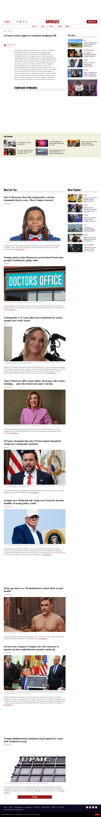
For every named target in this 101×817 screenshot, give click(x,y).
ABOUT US (11, 807)
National (86, 60)
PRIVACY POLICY (37, 807)
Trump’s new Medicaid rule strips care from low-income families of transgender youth (34, 502)
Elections (86, 215)
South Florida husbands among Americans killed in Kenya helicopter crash (90, 45)
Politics (34, 26)
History (60, 26)
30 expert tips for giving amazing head (24, 143)
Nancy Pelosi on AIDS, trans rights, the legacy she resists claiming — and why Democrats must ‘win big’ (34, 382)
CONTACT (5, 807)
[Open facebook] (17, 22)
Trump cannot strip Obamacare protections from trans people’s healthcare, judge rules (33, 259)
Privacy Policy (27, 814)
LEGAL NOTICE (61, 807)
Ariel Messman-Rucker (8, 594)
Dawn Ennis (7, 323)
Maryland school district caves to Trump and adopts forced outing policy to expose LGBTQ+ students (90, 211)
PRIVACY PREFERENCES (46, 807)
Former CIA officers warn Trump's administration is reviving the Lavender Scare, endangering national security (90, 67)
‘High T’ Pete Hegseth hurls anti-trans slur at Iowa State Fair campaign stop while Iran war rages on (90, 241)
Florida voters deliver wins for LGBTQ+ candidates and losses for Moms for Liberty (90, 220)
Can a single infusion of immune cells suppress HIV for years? (56, 143)
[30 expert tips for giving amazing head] (10, 143)
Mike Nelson (37, 425)
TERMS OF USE (54, 807)
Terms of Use (37, 814)
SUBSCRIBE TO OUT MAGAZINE (7, 22)
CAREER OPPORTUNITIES (18, 807)
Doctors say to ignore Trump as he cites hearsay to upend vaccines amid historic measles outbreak (31, 648)
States (85, 225)
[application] (82, 88)
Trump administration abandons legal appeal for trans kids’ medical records (33, 740)
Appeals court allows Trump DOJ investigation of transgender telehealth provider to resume (89, 144)
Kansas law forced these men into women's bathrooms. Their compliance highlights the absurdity (90, 201)
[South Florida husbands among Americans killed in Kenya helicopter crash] (75, 43)
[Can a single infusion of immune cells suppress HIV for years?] (42, 143)
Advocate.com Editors (11, 44)
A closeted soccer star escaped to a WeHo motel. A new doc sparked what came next (90, 251)
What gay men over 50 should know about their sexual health (33, 590)
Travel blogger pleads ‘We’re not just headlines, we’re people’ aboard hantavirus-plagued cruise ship (57, 152)
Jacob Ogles (7, 263)
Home (5, 31)
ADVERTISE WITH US (28, 807)
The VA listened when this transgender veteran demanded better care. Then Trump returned (29, 199)
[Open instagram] (26, 22)
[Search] (85, 22)
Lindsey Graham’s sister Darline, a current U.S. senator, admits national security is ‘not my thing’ (90, 75)
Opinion (67, 26)
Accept (97, 814)
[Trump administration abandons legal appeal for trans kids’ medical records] (35, 764)
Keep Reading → (20, 249)
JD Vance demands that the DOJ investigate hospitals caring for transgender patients (32, 442)
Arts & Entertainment (89, 50)
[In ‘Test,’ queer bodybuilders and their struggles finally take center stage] (75, 53)
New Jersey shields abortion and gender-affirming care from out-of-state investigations (25, 152)
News (43, 26)
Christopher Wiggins (8, 203)
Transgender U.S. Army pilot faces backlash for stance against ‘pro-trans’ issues (33, 319)
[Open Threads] (23, 22)
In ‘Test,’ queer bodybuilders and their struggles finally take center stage (90, 55)
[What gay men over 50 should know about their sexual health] (35, 614)
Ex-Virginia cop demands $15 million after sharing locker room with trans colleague (89, 231)
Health (51, 26)
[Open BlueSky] (20, 22)
